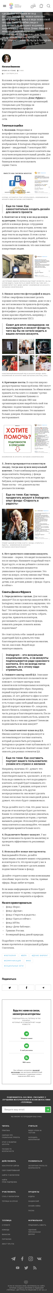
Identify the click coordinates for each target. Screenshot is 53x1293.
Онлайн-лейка (34, 1206)
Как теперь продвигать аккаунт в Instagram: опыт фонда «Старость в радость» (28, 499)
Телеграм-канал (13, 1258)
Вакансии (6, 1234)
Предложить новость (37, 1225)
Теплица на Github (10, 1201)
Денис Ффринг (36, 97)
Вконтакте (39, 1258)
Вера (24, 956)
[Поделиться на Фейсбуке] (26, 988)
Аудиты (31, 1196)
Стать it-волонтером (10, 1196)
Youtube (17, 1267)
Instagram (10, 956)
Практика (6, 1130)
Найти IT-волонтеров (10, 1175)
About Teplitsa (8, 1244)
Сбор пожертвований (11, 1170)
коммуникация (13, 961)
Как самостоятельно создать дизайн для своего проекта (28, 208)
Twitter (26, 1267)
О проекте (6, 1225)
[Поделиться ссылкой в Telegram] (43, 988)
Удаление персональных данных (34, 1232)
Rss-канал (35, 1267)
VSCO (30, 318)
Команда (5, 1230)
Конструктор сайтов (10, 1166)
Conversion (22, 97)
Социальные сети (14, 966)
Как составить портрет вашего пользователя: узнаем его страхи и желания (26, 760)
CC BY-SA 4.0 (42, 1290)
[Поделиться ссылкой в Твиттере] (10, 988)
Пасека (31, 1210)
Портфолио (6, 1239)
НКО (29, 961)
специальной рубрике (36, 944)
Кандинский (33, 1201)
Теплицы (26, 105)
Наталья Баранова (11, 66)
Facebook (22, 1258)
